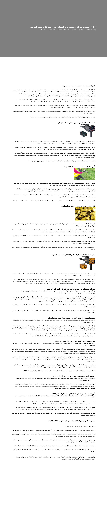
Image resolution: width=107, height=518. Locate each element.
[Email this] (70, 515)
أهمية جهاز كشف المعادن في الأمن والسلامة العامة (78, 426)
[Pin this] (55, 515)
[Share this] (66, 515)
